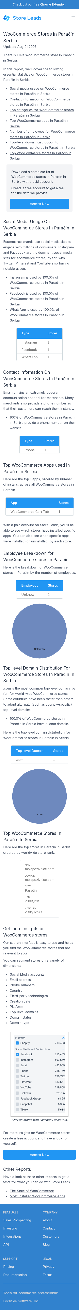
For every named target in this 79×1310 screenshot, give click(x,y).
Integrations (12, 1236)
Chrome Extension (52, 4)
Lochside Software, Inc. (21, 1301)
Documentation (15, 1275)
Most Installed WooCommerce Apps (37, 1196)
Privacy (48, 1267)
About (47, 1220)
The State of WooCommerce (32, 1191)
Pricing (8, 1267)
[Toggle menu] (73, 18)
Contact (49, 1228)
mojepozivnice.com (39, 880)
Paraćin (31, 890)
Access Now (39, 204)
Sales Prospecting (17, 1220)
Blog (46, 1245)
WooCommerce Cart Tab (30, 512)
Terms (47, 1275)
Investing (10, 1228)
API (6, 1245)
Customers (51, 1236)
